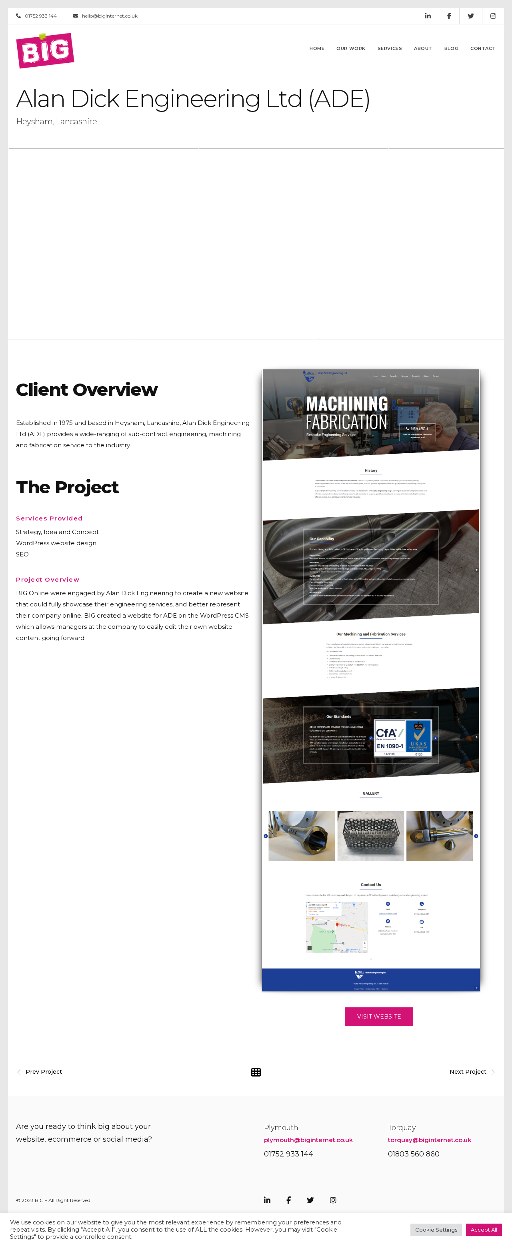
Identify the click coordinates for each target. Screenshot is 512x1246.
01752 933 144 (41, 16)
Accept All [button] (484, 1229)
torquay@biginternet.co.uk (429, 1140)
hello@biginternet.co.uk (110, 16)
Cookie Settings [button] (436, 1229)
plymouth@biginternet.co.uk (308, 1140)
